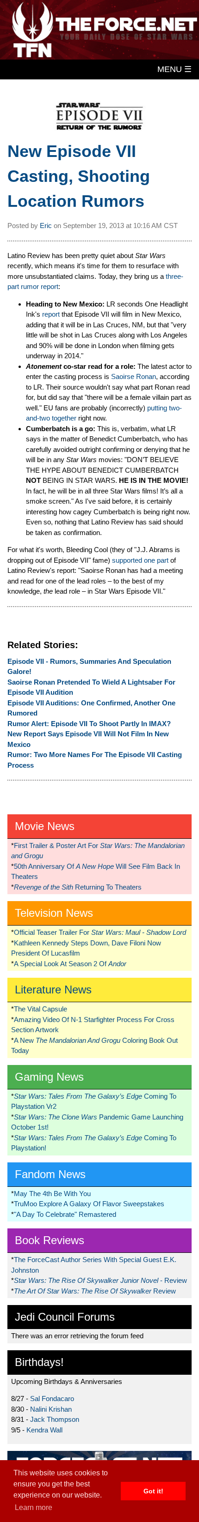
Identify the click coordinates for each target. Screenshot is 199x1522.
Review (95, 1291)
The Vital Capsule (40, 1009)
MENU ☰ (174, 69)
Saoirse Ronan (133, 376)
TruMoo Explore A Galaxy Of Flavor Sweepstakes (89, 1204)
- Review (100, 1280)
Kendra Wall (44, 1430)
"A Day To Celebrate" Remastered (65, 1214)
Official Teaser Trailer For (100, 932)
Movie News (45, 826)
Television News (54, 913)
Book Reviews (49, 1240)
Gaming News (49, 1077)
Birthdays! (39, 1362)
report (51, 314)
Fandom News (50, 1174)
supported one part (140, 560)
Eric (46, 225)
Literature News (53, 989)
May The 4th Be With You (52, 1193)
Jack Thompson (54, 1419)
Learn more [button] (33, 1507)
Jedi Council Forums (65, 1317)
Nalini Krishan (51, 1409)
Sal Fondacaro (52, 1398)
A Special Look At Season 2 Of (70, 964)
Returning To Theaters (78, 887)
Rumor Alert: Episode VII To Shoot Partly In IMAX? (89, 724)
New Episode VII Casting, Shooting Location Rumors (78, 176)
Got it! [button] (153, 1491)
